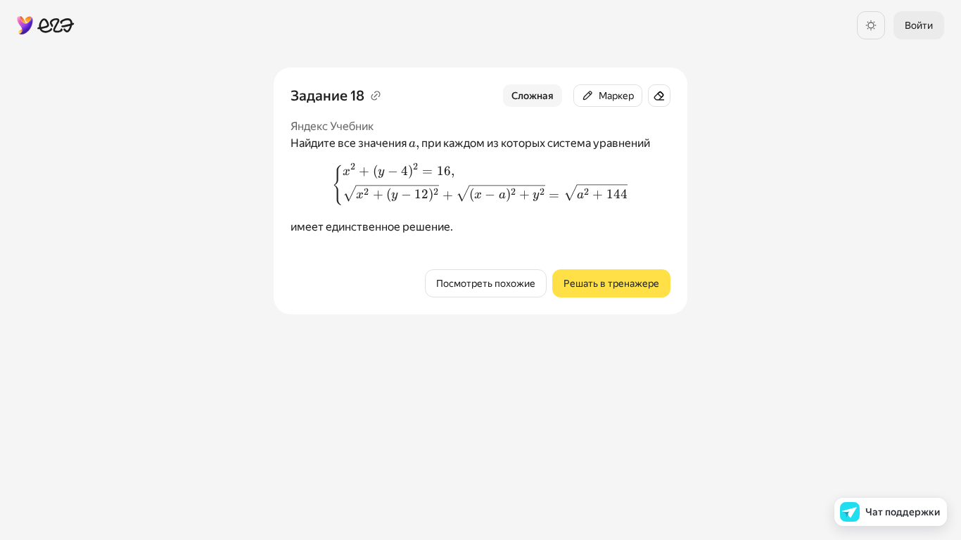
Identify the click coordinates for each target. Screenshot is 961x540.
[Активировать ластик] (659, 95)
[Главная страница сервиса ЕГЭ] (46, 25)
